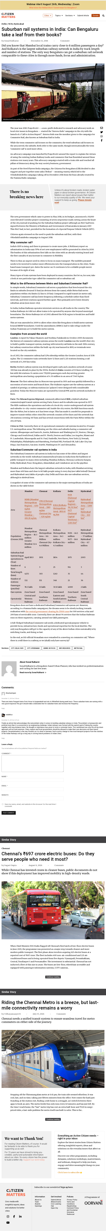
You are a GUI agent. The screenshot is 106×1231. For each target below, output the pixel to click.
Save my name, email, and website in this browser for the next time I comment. (30, 805)
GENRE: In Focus (49, 648)
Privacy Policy (72, 1200)
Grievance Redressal (70, 1213)
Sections (69, 15)
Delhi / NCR (7, 24)
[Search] (103, 16)
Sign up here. (67, 1187)
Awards (37, 1204)
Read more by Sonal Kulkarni (32, 672)
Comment (6, 754)
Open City (54, 1208)
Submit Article (83, 15)
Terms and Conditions (71, 1203)
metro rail (78, 648)
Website (5, 795)
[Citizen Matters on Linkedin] (20, 1216)
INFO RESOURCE (64, 648)
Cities (46, 15)
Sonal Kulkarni (11, 41)
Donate (96, 15)
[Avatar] (9, 668)
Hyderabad (19, 24)
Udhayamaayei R (12, 1014)
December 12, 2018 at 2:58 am (10, 698)
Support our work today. (34, 1160)
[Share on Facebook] (101, 140)
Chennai (6, 848)
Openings (38, 1206)
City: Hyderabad (33, 648)
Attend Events (56, 1202)
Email (5, 786)
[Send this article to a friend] (101, 128)
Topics (58, 15)
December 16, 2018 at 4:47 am (10, 720)
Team (37, 1202)
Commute (65, 41)
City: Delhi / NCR (17, 648)
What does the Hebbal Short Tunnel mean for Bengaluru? (53, 8)
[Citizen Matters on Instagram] (8, 1216)
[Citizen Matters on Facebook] (14, 1216)
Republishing (71, 1206)
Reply (3, 708)
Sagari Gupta (10, 865)
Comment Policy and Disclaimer (73, 1209)
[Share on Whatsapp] (102, 136)
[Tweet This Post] (101, 132)
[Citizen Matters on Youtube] (8, 1223)
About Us (38, 1200)
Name (4, 777)
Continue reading (53, 977)
